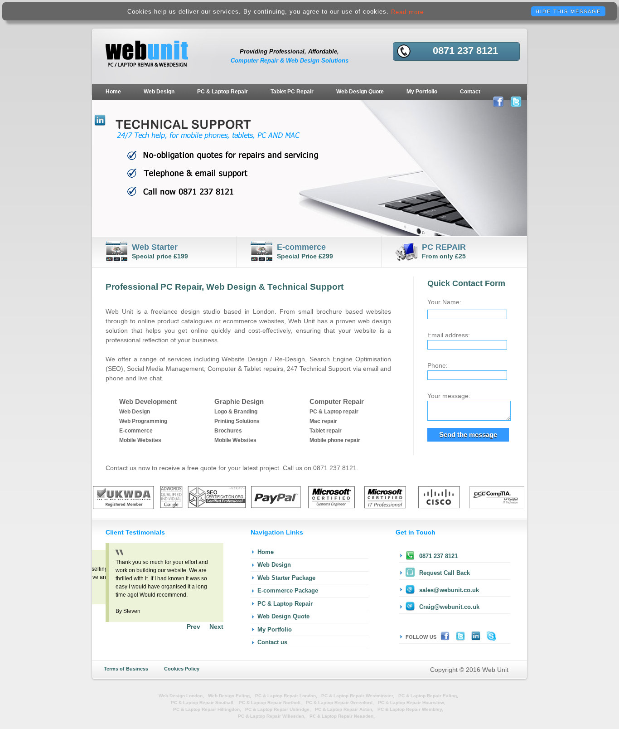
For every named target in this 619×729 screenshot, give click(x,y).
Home (113, 91)
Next (216, 626)
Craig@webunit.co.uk (449, 606)
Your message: (448, 395)
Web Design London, (181, 695)
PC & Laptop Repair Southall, (203, 702)
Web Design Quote (360, 91)
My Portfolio (421, 91)
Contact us (272, 642)
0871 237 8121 (438, 556)
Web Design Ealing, (229, 695)
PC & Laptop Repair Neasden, (342, 716)
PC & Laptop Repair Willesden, (271, 716)
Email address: (448, 335)
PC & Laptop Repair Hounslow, (411, 702)
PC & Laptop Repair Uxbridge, (278, 709)
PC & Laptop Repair (222, 91)
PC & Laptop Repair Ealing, (428, 695)
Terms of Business (126, 668)
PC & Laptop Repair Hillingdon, (207, 709)
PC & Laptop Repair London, (286, 695)
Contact (470, 91)
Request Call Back (444, 572)
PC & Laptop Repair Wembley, (410, 709)
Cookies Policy (181, 668)
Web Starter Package (286, 577)
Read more (407, 12)
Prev (193, 626)
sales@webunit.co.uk (449, 590)
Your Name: (444, 302)
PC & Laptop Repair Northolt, (270, 702)
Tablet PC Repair (292, 91)
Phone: (437, 365)
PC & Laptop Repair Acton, (344, 709)
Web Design (159, 91)
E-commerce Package (287, 590)
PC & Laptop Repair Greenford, (340, 702)
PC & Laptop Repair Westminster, (357, 695)
